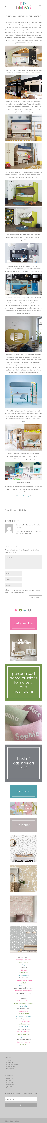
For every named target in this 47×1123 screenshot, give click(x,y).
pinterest (9, 1082)
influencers (23, 1044)
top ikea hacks (23, 985)
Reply (38, 541)
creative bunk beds (23, 1021)
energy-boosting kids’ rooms (23, 988)
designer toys (23, 1011)
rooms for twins (23, 975)
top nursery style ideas (23, 993)
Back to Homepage (23, 496)
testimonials (10, 1069)
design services (23, 1037)
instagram (10, 1084)
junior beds (23, 967)
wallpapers (23, 965)
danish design (23, 962)
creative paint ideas (23, 1034)
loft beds (23, 983)
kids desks (23, 996)
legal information (12, 1064)
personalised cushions (23, 1039)
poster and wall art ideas (23, 990)
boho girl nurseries (23, 1042)
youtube (9, 1087)
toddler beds (23, 978)
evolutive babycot (23, 1024)
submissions (10, 1067)
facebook (9, 1078)
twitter (8, 1080)
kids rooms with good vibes (23, 1003)
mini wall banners (23, 1029)
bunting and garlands (23, 960)
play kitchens (23, 1026)
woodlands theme (23, 1032)
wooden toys (23, 972)
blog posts (23, 998)
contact (9, 1060)
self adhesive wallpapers (23, 1001)
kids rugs (24, 970)
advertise (9, 1062)
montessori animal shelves (23, 980)
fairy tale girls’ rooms (23, 1019)
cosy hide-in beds (23, 1014)
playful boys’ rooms (23, 1008)
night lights (23, 1006)
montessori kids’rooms (23, 1016)
